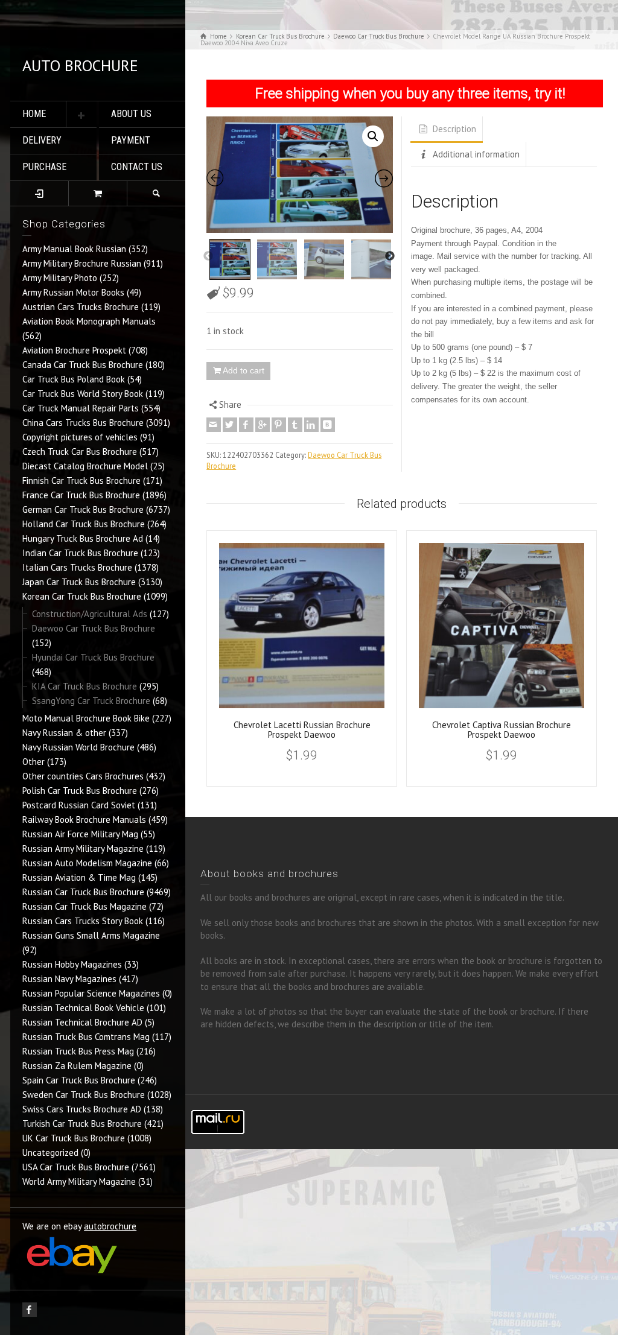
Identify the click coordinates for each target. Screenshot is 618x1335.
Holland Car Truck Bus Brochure (83, 524)
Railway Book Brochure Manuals (84, 819)
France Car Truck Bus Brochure (81, 495)
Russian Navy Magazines (69, 979)
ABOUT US (131, 113)
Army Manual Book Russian (74, 249)
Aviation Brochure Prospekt (74, 350)
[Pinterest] (279, 424)
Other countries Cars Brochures (83, 776)
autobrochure (110, 1226)
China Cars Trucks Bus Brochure (83, 422)
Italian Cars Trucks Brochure (77, 567)
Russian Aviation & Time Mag (79, 877)
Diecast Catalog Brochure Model (85, 466)
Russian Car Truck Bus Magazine (84, 906)
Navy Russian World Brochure (78, 747)
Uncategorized (50, 1152)
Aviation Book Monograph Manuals (89, 321)
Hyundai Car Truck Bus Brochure (93, 657)
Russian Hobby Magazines (72, 964)
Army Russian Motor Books (73, 292)
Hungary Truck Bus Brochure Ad (82, 538)
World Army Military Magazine (79, 1181)
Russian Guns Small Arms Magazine (91, 935)
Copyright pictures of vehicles (80, 437)
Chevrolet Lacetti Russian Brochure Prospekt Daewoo (302, 730)
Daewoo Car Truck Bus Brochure (93, 628)
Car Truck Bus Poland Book (73, 379)
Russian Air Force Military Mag (80, 834)
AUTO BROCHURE (80, 65)
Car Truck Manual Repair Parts (80, 408)
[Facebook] (246, 424)
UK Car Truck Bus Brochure (73, 1138)
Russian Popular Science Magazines (91, 993)
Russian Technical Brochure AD (82, 1022)
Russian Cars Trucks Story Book (82, 921)
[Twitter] (230, 424)
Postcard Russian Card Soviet (78, 805)
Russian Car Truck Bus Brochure (83, 892)
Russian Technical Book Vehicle (83, 1007)
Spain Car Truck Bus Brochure (78, 1080)
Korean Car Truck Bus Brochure (81, 596)
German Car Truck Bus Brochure (83, 509)
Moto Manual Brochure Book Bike (86, 718)
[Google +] (262, 424)
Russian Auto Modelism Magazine (87, 863)
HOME (34, 113)
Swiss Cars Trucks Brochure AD (81, 1109)
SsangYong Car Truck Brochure (91, 700)
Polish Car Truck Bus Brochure (79, 790)
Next (390, 256)
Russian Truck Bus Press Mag (78, 1051)
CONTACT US (136, 167)
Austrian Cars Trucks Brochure (80, 306)
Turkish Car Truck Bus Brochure (82, 1123)
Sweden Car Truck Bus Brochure (83, 1094)
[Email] (213, 424)
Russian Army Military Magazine (83, 848)
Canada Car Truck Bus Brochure (82, 364)
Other (33, 761)
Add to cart (243, 370)
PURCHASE (44, 167)
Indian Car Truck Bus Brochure (80, 553)
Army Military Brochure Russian (81, 263)
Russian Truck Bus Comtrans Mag (86, 1036)
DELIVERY (42, 140)
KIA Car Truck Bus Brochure (84, 686)
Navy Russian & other (64, 732)
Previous (208, 256)
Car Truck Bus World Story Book (82, 393)
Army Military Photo (59, 278)
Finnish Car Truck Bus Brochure (81, 480)
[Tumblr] (295, 424)
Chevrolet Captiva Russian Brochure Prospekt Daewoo (501, 730)
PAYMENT (130, 140)
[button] (373, 136)
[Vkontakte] (327, 424)
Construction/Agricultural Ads (89, 614)
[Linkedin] (311, 424)
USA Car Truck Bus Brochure (75, 1167)
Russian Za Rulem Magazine (77, 1065)
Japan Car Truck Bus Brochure (79, 582)
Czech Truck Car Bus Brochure (79, 451)
